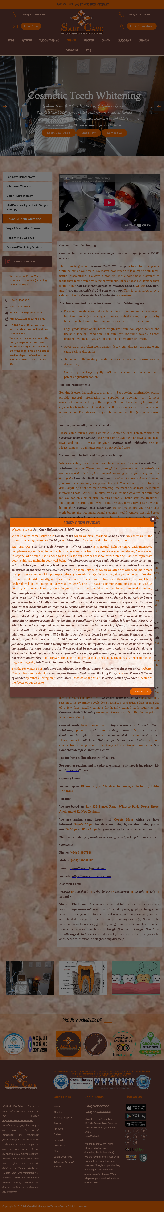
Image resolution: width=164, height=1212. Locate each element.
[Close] (153, 519)
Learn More (140, 691)
